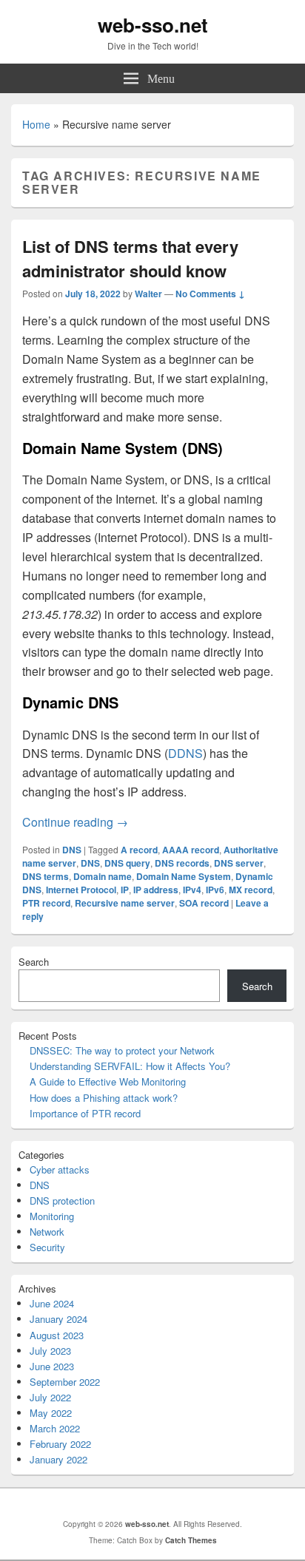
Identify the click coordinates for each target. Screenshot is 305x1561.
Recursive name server (125, 903)
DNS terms (45, 876)
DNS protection (62, 1200)
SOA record (204, 903)
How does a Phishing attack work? (104, 1098)
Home (36, 124)
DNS (71, 849)
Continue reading (75, 821)
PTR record (46, 903)
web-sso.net (153, 24)
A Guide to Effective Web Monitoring (108, 1081)
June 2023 (52, 1366)
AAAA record (190, 849)
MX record (250, 889)
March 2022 (55, 1428)
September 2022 (65, 1382)
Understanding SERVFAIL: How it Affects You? (130, 1066)
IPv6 (215, 889)
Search (34, 962)
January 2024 (58, 1319)
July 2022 (50, 1397)
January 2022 (58, 1459)
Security (47, 1247)
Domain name (102, 876)
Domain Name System (183, 876)
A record (139, 849)
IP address (155, 889)
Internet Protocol (81, 889)
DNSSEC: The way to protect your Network (122, 1050)
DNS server (239, 863)
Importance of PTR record (85, 1113)
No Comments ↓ (210, 293)
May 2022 (51, 1413)
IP (125, 889)
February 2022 (60, 1444)
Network (47, 1232)
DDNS (185, 753)
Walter (148, 293)
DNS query (127, 863)
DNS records (182, 863)
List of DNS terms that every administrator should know (130, 258)
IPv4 (192, 889)
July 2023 (50, 1351)
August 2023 (57, 1335)
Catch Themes (191, 1540)
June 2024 (52, 1303)
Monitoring (52, 1216)
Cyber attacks (60, 1169)
